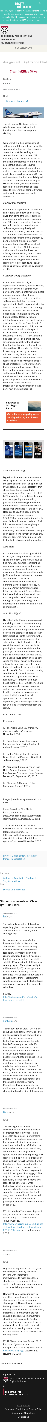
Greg (8, 79)
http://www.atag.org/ (13, 1350)
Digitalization (18, 855)
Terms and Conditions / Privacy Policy (24, 1409)
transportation (18, 858)
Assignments (23, 48)
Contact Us (23, 1416)
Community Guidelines (23, 1412)
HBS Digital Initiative (13, 11)
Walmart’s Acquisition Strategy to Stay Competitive (20, 880)
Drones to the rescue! (17, 101)
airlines (7, 855)
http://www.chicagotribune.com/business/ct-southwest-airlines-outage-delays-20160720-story (23, 1226)
